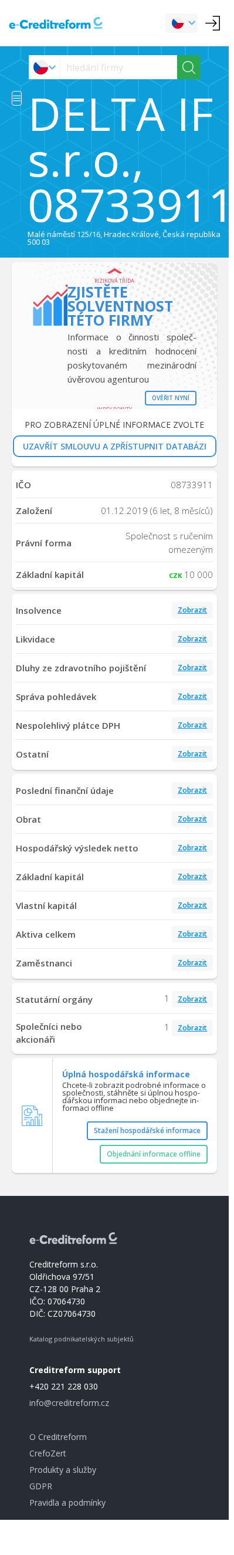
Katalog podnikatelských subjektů (81, 1338)
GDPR (40, 1486)
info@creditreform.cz (69, 1402)
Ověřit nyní (170, 398)
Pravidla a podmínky (67, 1502)
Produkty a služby (62, 1469)
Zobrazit (192, 610)
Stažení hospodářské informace (147, 1130)
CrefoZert (47, 1453)
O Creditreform (58, 1436)
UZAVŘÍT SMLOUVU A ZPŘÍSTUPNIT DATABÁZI (114, 446)
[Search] (189, 67)
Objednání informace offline (154, 1154)
